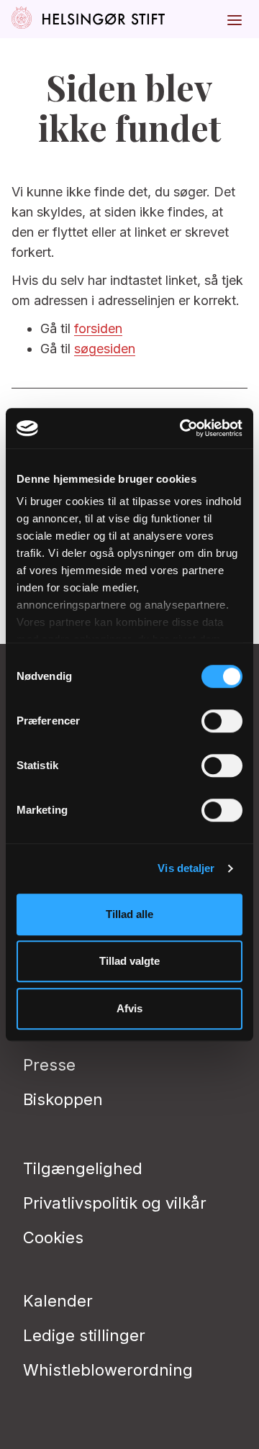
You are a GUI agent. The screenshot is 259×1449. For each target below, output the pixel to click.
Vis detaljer (186, 868)
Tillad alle (129, 914)
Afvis (129, 1008)
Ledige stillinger (84, 1335)
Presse (49, 1064)
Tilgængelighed (82, 1168)
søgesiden (104, 348)
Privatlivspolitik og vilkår (114, 1203)
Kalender (58, 1300)
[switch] (221, 720)
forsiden (98, 328)
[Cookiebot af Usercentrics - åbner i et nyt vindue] (182, 428)
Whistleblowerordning (108, 1369)
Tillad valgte (129, 961)
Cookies (53, 1237)
